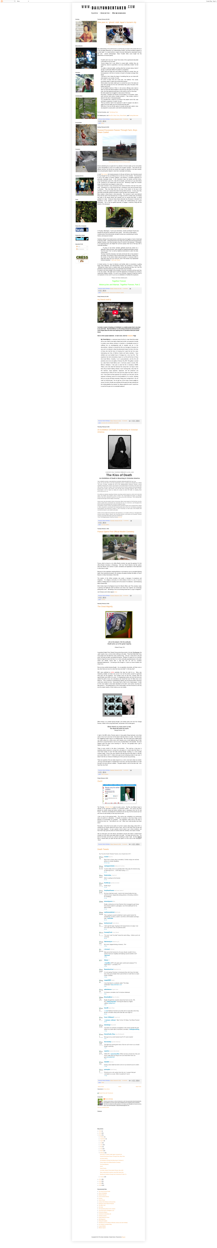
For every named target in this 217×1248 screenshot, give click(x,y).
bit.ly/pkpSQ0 (111, 1057)
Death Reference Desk (104, 1217)
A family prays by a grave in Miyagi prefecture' (119, 44)
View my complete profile (103, 1107)
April (101, 1148)
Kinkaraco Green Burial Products (106, 1203)
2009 (100, 1183)
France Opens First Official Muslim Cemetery (115, 532)
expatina (106, 1051)
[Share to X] (102, 121)
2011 (100, 1179)
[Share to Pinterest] (105, 121)
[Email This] (99, 121)
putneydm (107, 1069)
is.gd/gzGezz (111, 1003)
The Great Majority (105, 606)
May (101, 1146)
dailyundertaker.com (116, 984)
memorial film (116, 422)
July (101, 1142)
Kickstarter (130, 335)
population (106, 774)
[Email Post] (130, 119)
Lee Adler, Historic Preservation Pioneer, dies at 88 (111, 1170)
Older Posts (138, 1086)
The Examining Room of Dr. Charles (107, 1208)
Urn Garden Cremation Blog (105, 1224)
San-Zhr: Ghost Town (114, 115)
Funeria (100, 1198)
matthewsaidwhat (109, 912)
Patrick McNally (109, 1099)
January (102, 1176)
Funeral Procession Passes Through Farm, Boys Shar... (112, 1156)
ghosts (102, 123)
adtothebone (108, 989)
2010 (100, 1181)
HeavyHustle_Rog (109, 1034)
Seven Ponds (102, 1200)
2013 (100, 1133)
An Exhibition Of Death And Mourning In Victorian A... (112, 1160)
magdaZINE (107, 980)
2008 (100, 1185)
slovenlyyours (108, 901)
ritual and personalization (115, 292)
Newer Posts (101, 1086)
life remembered (109, 422)
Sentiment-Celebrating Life (105, 1214)
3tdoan (106, 960)
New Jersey (104, 174)
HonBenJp (107, 883)
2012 (100, 1135)
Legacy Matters (102, 1226)
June (101, 1144)
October (102, 1136)
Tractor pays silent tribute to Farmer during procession (119, 161)
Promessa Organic (103, 1212)
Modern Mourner (102, 1195)
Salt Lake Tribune (116, 260)
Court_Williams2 (109, 1017)
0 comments (125, 119)
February (102, 1152)
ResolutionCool (108, 969)
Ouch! (99, 781)
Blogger (123, 1237)
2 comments (125, 770)
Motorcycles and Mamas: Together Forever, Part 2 (119, 285)
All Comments (80, 249)
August (102, 1140)
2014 (100, 1131)
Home (119, 1086)
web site (120, 517)
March (101, 1150)
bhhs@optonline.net (103, 491)
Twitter (102, 1082)
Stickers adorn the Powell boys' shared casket (119, 228)
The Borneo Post (113, 112)
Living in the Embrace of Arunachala (107, 1202)
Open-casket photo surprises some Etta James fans (112, 1172)
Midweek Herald (109, 807)
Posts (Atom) (107, 1089)
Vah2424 (106, 1062)
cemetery (103, 599)
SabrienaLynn (108, 941)
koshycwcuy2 (108, 923)
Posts (78, 246)
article (115, 592)
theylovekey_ (108, 875)
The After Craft (102, 1205)
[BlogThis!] (100, 121)
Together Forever (119, 281)
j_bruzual (107, 949)
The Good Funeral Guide (104, 1191)
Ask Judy (101, 1207)
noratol (106, 857)
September (103, 1138)
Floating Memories (133, 115)
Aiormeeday (107, 1042)
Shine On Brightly (103, 1193)
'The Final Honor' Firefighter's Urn (106, 1210)
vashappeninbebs (109, 866)
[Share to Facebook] (104, 121)
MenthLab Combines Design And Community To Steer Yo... (113, 1174)
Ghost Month (123, 115)
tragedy (122, 292)
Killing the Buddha (103, 1221)
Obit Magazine (102, 1219)
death (102, 774)
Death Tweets (103, 849)
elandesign (107, 1025)
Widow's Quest (102, 1227)
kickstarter (103, 422)
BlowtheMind (108, 997)
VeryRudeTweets (109, 890)
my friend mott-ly (104, 299)
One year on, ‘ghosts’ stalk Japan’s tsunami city (116, 22)
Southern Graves (103, 1215)
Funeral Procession (105, 292)
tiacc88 (106, 1008)
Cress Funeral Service (104, 1196)
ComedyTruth (108, 932)
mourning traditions (105, 524)
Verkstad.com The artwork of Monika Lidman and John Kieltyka (113, 1222)
